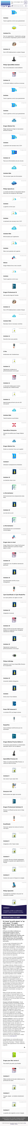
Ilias (25, 1123)
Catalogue (18, 1118)
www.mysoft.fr (13, 1035)
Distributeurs (7, 1119)
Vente (22, 1119)
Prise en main (18, 1119)
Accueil (4, 1118)
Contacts (12, 1119)
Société (13, 1118)
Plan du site (8, 1118)
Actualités (23, 1118)
